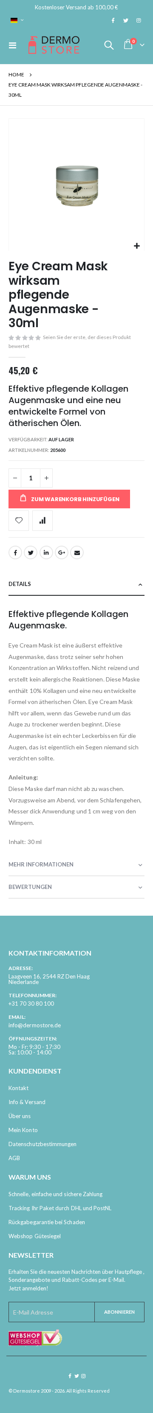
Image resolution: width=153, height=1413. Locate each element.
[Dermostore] (53, 45)
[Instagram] (138, 20)
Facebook (15, 552)
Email (77, 552)
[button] (136, 246)
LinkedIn (46, 552)
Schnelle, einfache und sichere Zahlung (55, 1194)
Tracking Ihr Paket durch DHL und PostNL (60, 1208)
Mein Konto (23, 1130)
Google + (61, 552)
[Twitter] (125, 20)
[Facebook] (113, 20)
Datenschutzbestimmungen (42, 1144)
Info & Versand (26, 1102)
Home (16, 74)
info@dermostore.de (34, 1025)
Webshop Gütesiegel (34, 1236)
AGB (14, 1158)
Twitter (30, 552)
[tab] (76, 584)
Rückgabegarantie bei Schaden (46, 1222)
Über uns (19, 1116)
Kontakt (18, 1088)
